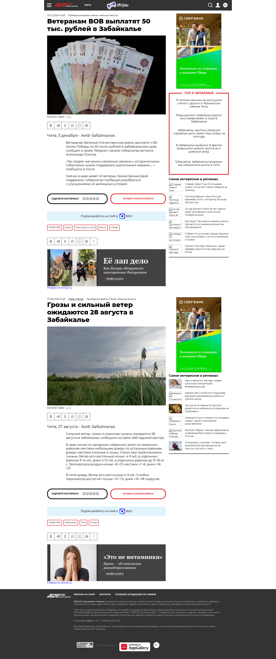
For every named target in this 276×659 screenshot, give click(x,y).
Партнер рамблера (106, 645)
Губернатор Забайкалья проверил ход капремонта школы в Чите (198, 163)
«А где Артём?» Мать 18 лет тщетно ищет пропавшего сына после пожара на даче (205, 211)
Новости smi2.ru (59, 287)
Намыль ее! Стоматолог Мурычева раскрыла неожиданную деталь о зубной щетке (205, 395)
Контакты (105, 594)
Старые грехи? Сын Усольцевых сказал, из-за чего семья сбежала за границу (206, 187)
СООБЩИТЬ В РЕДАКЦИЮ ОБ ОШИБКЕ (135, 594)
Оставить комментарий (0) (138, 198)
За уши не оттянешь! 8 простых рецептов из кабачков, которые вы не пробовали (207, 408)
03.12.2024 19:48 (56, 15)
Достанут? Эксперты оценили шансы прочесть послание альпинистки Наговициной (206, 224)
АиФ (68, 116)
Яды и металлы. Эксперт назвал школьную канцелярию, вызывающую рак (203, 383)
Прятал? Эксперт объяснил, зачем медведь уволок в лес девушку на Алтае (205, 249)
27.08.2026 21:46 (56, 299)
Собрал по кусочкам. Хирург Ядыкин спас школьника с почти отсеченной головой (206, 236)
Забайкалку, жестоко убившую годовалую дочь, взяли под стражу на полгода (199, 133)
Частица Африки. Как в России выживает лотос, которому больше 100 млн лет (205, 199)
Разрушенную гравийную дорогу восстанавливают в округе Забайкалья (199, 118)
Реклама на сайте (84, 594)
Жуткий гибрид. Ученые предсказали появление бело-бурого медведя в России (207, 433)
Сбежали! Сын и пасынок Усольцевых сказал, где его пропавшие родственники (207, 420)
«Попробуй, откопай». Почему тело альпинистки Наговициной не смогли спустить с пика (205, 445)
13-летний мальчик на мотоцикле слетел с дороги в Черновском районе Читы (199, 103)
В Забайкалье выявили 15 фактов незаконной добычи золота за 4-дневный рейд (199, 148)
